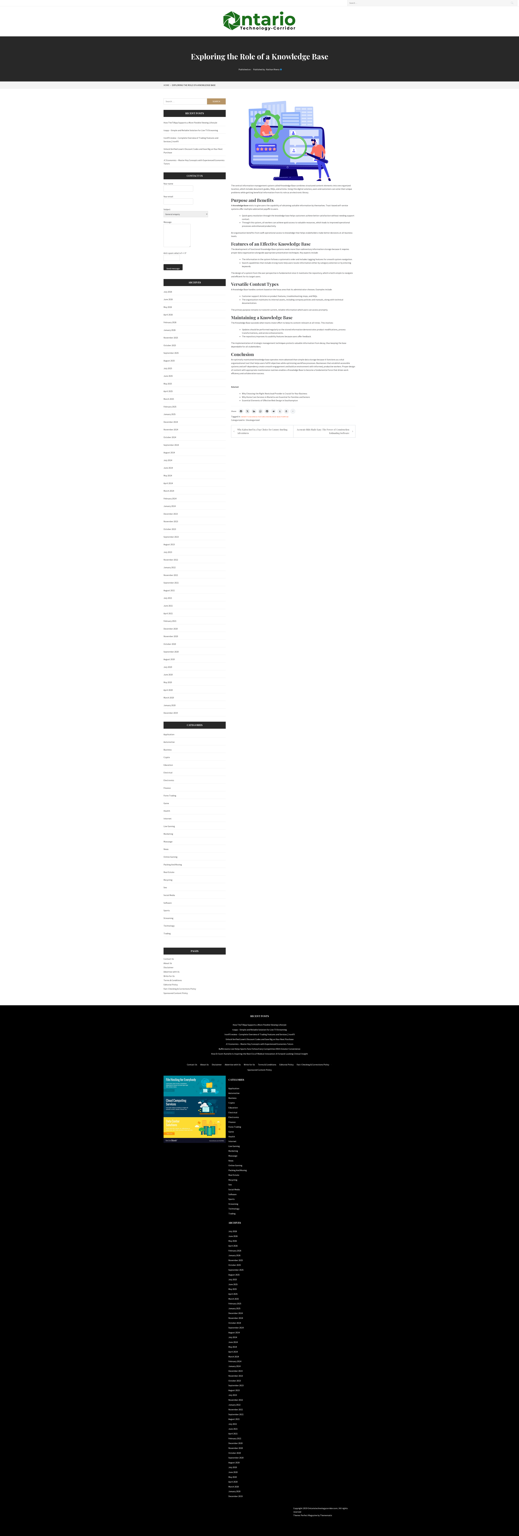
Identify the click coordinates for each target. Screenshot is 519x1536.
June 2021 (168, 605)
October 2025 (170, 345)
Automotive (169, 742)
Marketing (168, 833)
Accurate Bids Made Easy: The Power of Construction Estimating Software (323, 431)
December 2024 (171, 422)
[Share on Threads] (286, 411)
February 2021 (170, 621)
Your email (168, 196)
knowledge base (273, 417)
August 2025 (169, 360)
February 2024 (170, 498)
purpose (285, 417)
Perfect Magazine (309, 1515)
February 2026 (170, 322)
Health (167, 810)
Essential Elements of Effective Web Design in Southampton (270, 400)
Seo (165, 887)
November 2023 (171, 521)
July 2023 (168, 552)
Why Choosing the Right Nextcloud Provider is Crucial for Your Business (274, 393)
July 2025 (168, 368)
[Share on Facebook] (241, 411)
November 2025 (171, 337)
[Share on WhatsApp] (260, 411)
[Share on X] (247, 411)
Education (168, 765)
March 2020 (169, 697)
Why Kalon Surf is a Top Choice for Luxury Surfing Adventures (262, 431)
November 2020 (171, 636)
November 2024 (171, 429)
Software (168, 902)
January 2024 (170, 506)
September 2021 (171, 582)
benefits (245, 417)
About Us (168, 963)
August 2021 (169, 590)
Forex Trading (170, 795)
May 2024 (168, 475)
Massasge (168, 841)
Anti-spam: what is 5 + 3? (175, 253)
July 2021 (168, 598)
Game (166, 803)
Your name (168, 183)
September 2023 (171, 536)
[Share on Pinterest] (267, 411)
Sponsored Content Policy (176, 993)
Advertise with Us (171, 971)
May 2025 (168, 383)
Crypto (167, 757)
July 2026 (168, 291)
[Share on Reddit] (273, 411)
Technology (169, 925)
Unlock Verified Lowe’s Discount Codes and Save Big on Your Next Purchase (193, 151)
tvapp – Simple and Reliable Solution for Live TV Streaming (191, 130)
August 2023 (169, 544)
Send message (173, 268)
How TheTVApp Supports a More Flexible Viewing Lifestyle (190, 122)
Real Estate (169, 872)
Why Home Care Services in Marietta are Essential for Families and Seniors (276, 397)
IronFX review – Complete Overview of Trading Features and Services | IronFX (191, 140)
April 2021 (168, 613)
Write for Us (169, 976)
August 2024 (169, 452)
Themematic (326, 1515)
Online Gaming (170, 856)
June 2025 (168, 376)
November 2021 (171, 575)
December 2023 (171, 513)
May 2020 (168, 682)
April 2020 (168, 690)
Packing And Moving (173, 864)
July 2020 (168, 667)
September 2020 (171, 651)
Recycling (168, 879)
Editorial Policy (171, 984)
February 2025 (170, 406)
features (262, 417)
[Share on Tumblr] (279, 411)
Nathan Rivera (272, 69)
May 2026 (168, 307)
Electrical (168, 772)
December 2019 (171, 713)
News (166, 849)
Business (253, 417)
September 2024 (171, 445)
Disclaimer (168, 967)
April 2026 (168, 314)
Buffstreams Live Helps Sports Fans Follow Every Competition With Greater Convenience (259, 1049)
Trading (167, 933)
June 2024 (168, 467)
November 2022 (171, 559)
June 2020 (168, 674)
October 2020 (170, 644)
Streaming (168, 918)
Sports (167, 910)
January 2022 (170, 567)
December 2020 (171, 628)
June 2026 (168, 299)
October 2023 (170, 529)
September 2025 (171, 353)
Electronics (169, 780)
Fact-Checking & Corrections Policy (180, 988)
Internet (168, 818)
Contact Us (169, 959)
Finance (167, 788)
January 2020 (170, 705)
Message (168, 222)
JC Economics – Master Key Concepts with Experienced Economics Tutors (194, 162)
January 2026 (170, 330)
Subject (167, 209)
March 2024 (169, 490)
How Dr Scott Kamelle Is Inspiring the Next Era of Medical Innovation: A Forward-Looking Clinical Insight (259, 1053)
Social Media (169, 895)
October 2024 (170, 437)
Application (169, 734)
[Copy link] (292, 411)
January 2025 (170, 414)
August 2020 (169, 659)
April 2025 (168, 391)
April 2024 (168, 483)
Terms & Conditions (173, 980)
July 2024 (168, 460)
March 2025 (169, 399)
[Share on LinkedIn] (254, 411)
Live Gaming (169, 826)
